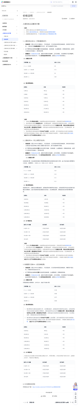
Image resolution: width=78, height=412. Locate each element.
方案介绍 (6, 36)
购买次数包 (43, 34)
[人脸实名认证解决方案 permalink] (41, 24)
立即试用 (73, 6)
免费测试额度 (51, 32)
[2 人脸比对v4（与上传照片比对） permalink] (47, 140)
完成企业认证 (43, 30)
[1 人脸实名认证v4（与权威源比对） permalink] (49, 41)
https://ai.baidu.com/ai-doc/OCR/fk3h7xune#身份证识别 (46, 387)
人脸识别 (5, 15)
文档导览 (4, 23)
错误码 (5, 54)
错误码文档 (68, 121)
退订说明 (70, 133)
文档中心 (3, 6)
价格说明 (6, 39)
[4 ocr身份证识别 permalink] (36, 384)
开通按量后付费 (52, 34)
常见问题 (6, 51)
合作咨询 (58, 55)
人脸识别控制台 (33, 32)
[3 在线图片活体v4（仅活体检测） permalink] (47, 264)
